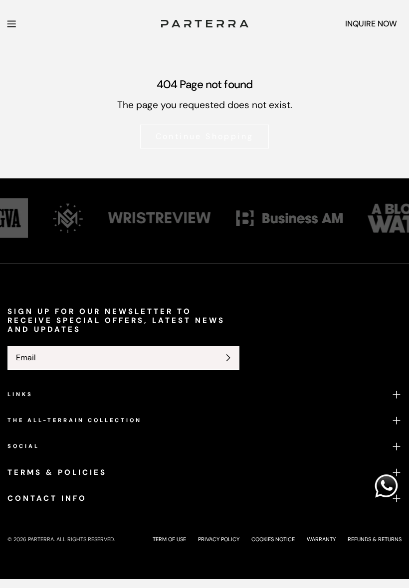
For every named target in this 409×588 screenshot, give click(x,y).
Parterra (41, 539)
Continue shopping (205, 136)
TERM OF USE (169, 539)
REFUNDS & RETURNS (375, 539)
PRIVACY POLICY (218, 539)
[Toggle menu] (11, 24)
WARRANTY (321, 539)
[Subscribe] (227, 357)
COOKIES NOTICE (273, 539)
